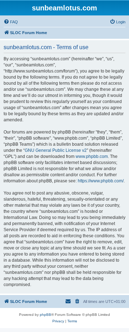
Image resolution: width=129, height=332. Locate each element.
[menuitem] (11, 22)
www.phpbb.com (92, 156)
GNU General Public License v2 (56, 150)
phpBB (45, 315)
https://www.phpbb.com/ (101, 180)
